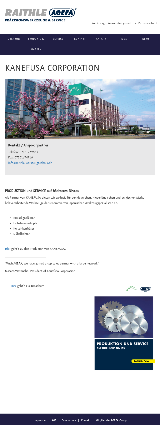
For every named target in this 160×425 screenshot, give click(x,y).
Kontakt (80, 39)
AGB (53, 420)
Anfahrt (102, 39)
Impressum (40, 420)
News (146, 39)
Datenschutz (68, 420)
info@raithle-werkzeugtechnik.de (30, 163)
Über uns (14, 39)
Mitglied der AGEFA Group (111, 420)
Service (58, 39)
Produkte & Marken (36, 44)
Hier (7, 249)
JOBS (124, 39)
